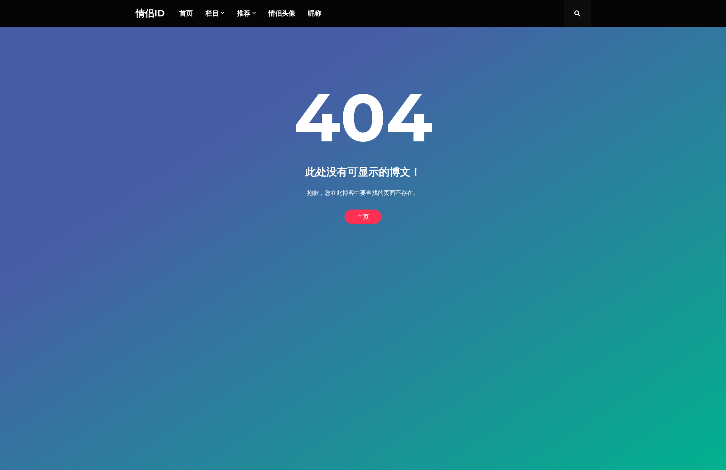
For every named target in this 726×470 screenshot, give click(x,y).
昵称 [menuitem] (314, 13)
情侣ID (150, 13)
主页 (363, 216)
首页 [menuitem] (186, 13)
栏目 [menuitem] (212, 13)
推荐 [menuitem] (243, 13)
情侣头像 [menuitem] (281, 13)
